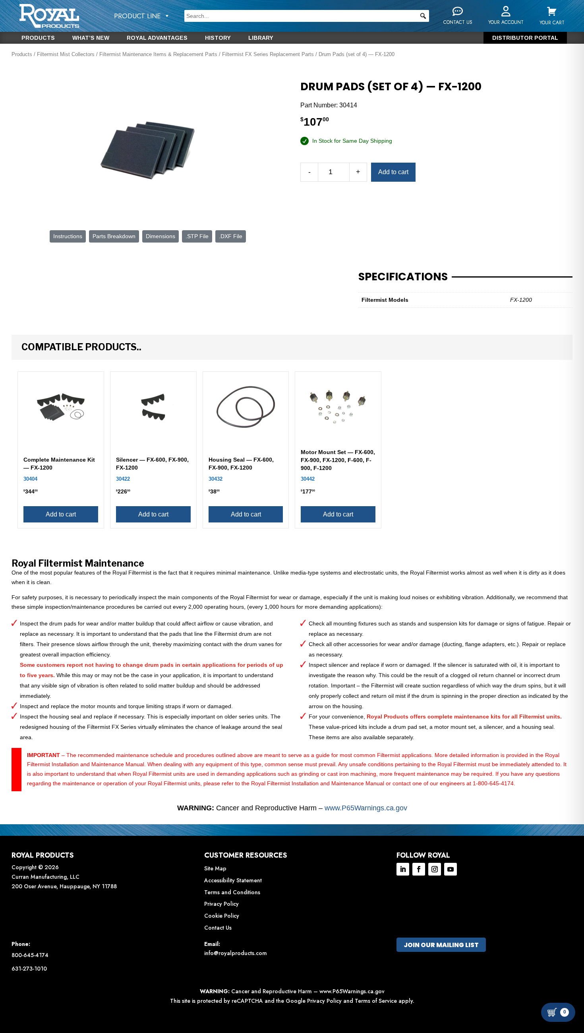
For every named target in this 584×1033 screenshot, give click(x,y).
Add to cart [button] (61, 514)
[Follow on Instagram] (434, 869)
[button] (423, 16)
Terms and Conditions (232, 892)
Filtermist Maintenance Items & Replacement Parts (158, 54)
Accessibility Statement (233, 880)
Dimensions (160, 236)
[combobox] (306, 16)
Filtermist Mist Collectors (66, 54)
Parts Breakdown (114, 236)
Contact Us (218, 928)
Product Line (137, 16)
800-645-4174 (30, 955)
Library (260, 38)
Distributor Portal (525, 38)
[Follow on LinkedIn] (402, 869)
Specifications (403, 277)
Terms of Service (376, 1001)
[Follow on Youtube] (450, 869)
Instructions (67, 236)
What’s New (90, 38)
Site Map (215, 868)
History (218, 38)
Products (38, 38)
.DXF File (230, 236)
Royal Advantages (157, 38)
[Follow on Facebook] (418, 869)
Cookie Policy (221, 916)
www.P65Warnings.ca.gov (366, 808)
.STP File (197, 236)
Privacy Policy (221, 904)
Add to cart (393, 172)
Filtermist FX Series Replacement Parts (268, 54)
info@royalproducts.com (235, 953)
